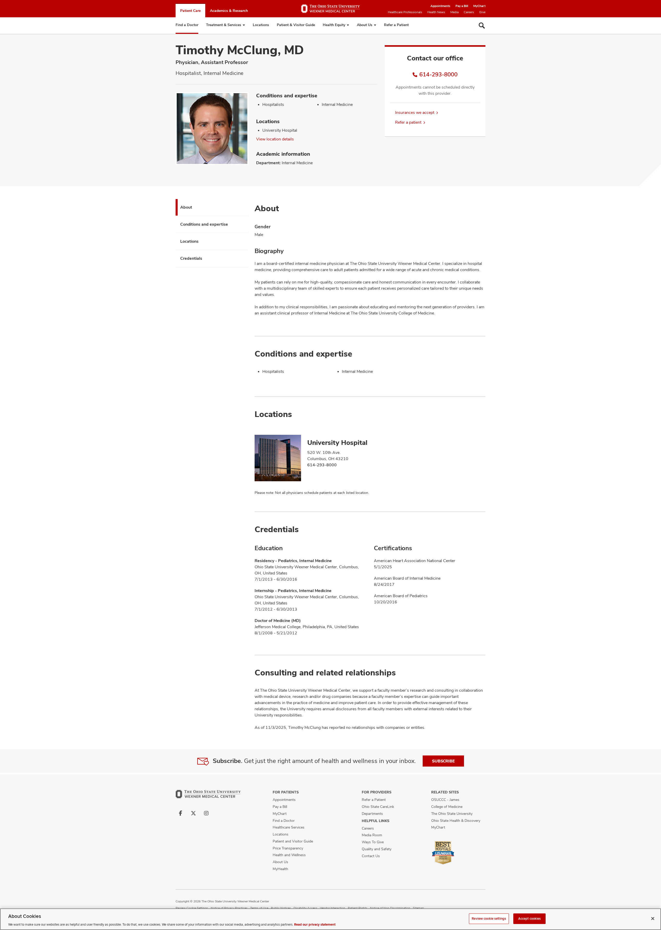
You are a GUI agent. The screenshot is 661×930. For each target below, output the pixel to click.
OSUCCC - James (445, 799)
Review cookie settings (489, 918)
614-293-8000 (438, 74)
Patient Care (190, 10)
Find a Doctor (187, 24)
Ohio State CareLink (378, 806)
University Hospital (337, 442)
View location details (275, 139)
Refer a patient (408, 122)
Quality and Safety (376, 849)
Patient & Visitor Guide (296, 24)
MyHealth (280, 868)
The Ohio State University (452, 813)
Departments (372, 813)
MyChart (479, 5)
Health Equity (334, 24)
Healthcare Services (288, 827)
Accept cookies (529, 918)
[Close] (652, 918)
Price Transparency (288, 848)
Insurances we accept (414, 112)
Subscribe (443, 761)
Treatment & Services (223, 24)
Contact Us (371, 856)
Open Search (481, 25)
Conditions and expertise (204, 224)
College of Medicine (446, 806)
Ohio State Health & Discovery (455, 820)
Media (454, 12)
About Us (364, 24)
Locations (261, 24)
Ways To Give (373, 842)
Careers (469, 12)
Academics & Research (229, 10)
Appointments (440, 5)
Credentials (191, 258)
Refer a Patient (396, 24)
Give (482, 12)
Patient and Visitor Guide (293, 841)
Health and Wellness (289, 855)
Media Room (372, 835)
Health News (436, 12)
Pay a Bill (461, 5)
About (186, 207)
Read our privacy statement (314, 925)
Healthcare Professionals (405, 12)
